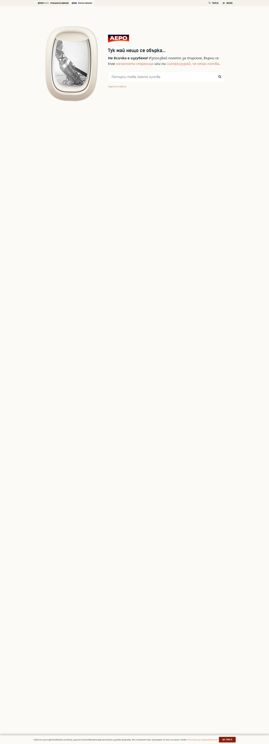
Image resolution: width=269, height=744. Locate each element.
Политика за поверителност (202, 739)
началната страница (134, 63)
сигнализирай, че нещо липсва (193, 63)
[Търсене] (219, 77)
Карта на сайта (117, 86)
